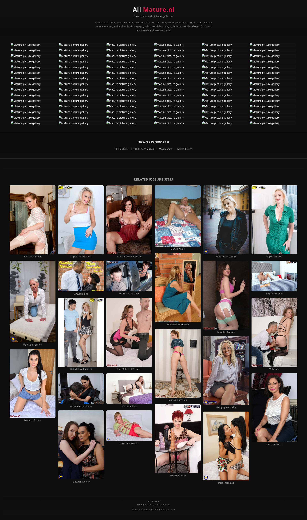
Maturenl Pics (81, 293)
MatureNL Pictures (129, 293)
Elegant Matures (32, 256)
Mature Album (129, 406)
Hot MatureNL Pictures (129, 256)
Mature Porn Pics (129, 443)
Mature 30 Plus (32, 420)
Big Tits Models (274, 293)
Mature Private (178, 475)
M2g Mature (166, 148)
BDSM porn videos (144, 148)
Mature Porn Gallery (178, 324)
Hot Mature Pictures (81, 369)
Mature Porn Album (81, 406)
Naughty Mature (226, 332)
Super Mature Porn (81, 256)
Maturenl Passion (32, 344)
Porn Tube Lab (226, 482)
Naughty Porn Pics (226, 407)
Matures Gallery (81, 481)
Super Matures (275, 256)
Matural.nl (274, 369)
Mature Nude (177, 249)
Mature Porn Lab (178, 400)
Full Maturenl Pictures (129, 369)
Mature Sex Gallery (226, 256)
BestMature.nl (274, 444)
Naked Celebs (184, 148)
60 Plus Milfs (122, 148)
